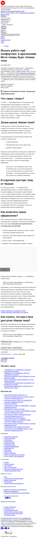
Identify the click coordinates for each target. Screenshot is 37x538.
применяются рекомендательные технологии (16, 519)
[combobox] (8, 532)
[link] (4, 32)
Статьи (6, 46)
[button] (3, 36)
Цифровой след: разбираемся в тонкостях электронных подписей (17, 373)
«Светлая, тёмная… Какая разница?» (11, 347)
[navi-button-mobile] (2, 42)
